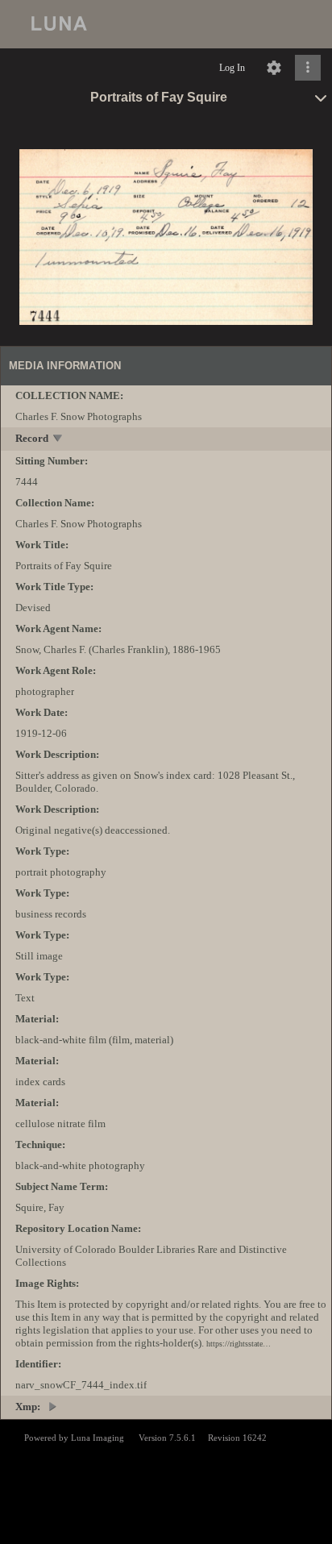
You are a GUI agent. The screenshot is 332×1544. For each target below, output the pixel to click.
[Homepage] (166, 24)
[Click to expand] (308, 68)
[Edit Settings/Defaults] (274, 67)
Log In (232, 67)
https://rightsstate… (238, 1343)
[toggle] (58, 440)
